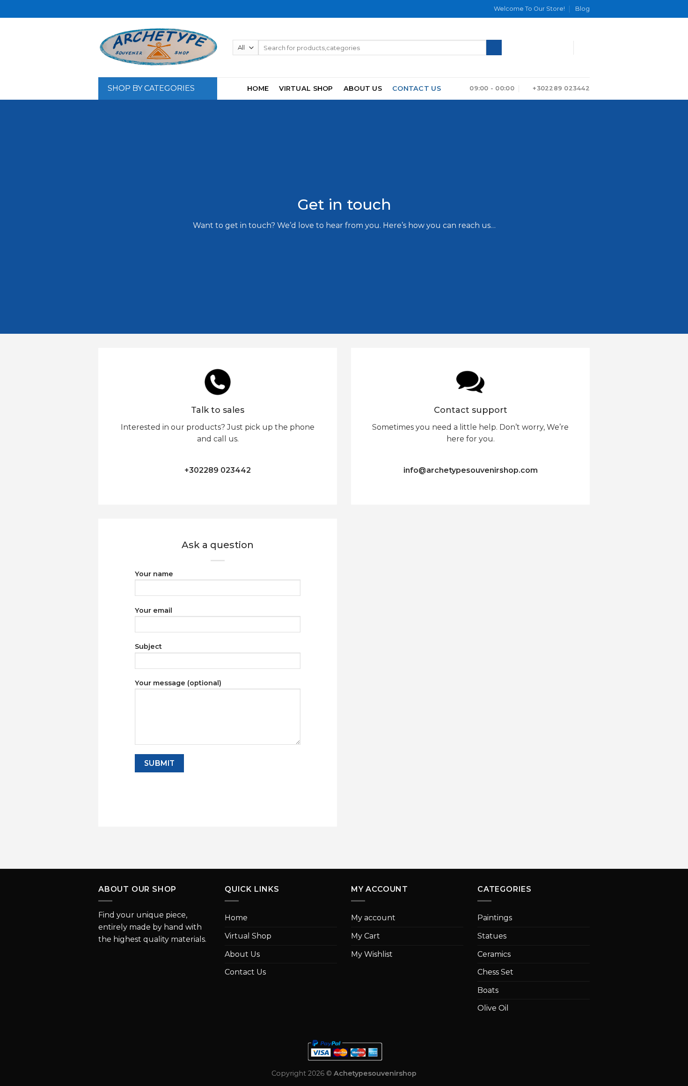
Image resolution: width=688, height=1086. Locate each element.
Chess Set (495, 972)
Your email (153, 610)
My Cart (365, 936)
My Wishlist (372, 954)
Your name (154, 574)
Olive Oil (493, 1008)
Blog (582, 8)
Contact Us (416, 88)
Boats (487, 990)
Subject (148, 646)
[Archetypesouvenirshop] (158, 47)
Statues (491, 936)
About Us (363, 88)
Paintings (494, 917)
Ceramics (494, 954)
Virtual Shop (306, 88)
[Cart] (585, 47)
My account (373, 917)
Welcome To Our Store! (529, 8)
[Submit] (494, 48)
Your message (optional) (178, 683)
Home (258, 88)
